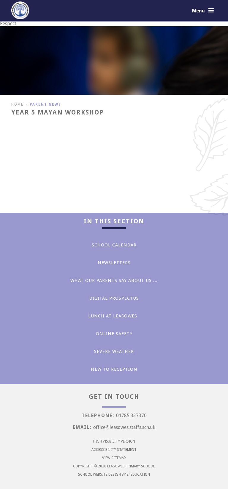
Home (17, 104)
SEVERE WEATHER (114, 351)
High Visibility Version (114, 441)
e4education (138, 474)
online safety (114, 333)
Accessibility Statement (114, 450)
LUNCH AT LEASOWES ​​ (114, 316)
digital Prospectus (114, 298)
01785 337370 (131, 415)
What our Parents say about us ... (114, 280)
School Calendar (114, 245)
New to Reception (114, 369)
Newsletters (114, 262)
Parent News (45, 104)
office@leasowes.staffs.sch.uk (124, 427)
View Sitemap (114, 458)
